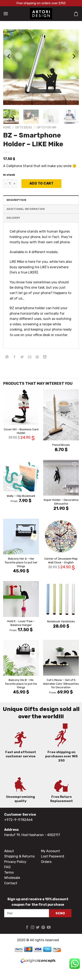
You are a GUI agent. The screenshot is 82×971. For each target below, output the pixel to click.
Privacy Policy (15, 862)
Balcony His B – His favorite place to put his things (21, 683)
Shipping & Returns (19, 856)
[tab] (41, 199)
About (9, 851)
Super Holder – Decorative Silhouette (61, 501)
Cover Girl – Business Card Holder (21, 431)
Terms (9, 872)
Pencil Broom (61, 444)
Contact (10, 883)
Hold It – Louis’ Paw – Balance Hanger (21, 623)
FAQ (7, 867)
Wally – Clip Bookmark (21, 495)
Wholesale (12, 878)
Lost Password (52, 856)
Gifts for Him (46, 127)
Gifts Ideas (23, 127)
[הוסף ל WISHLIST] (64, 183)
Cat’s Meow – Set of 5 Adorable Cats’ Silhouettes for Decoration (61, 683)
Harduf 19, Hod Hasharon (24, 835)
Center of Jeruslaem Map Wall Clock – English (61, 560)
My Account (50, 851)
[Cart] (76, 14)
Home (7, 127)
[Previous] (9, 56)
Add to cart (41, 183)
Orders (46, 862)
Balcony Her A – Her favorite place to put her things (21, 562)
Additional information (26, 209)
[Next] (73, 56)
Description (16, 200)
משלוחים (41, 217)
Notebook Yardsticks (61, 621)
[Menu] (5, 13)
